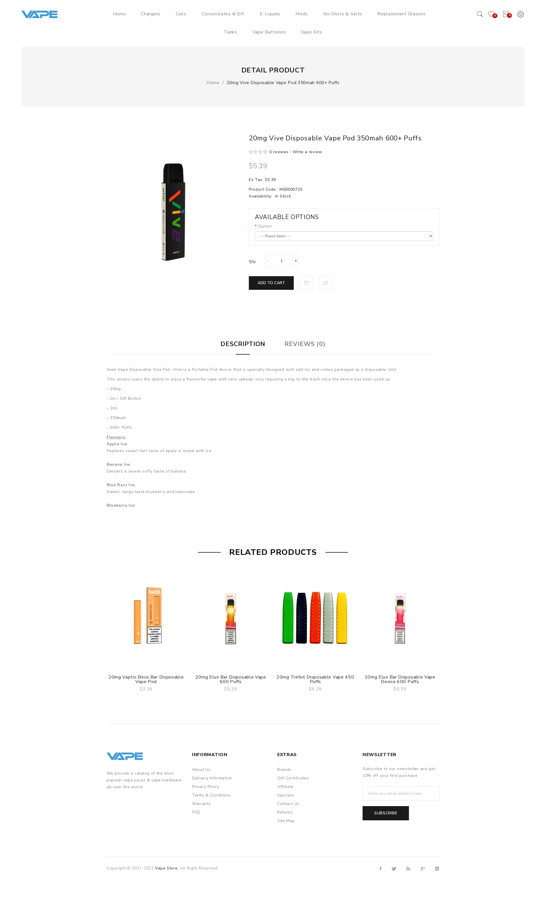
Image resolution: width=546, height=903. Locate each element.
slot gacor (222, 875)
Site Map (286, 820)
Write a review (307, 152)
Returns (285, 812)
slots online (199, 889)
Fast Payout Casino (199, 868)
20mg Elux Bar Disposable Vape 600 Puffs (230, 679)
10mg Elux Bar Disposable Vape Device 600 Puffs (400, 679)
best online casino (215, 882)
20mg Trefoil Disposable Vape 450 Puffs (315, 679)
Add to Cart (271, 283)
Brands (284, 769)
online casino (231, 868)
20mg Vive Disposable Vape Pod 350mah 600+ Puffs (283, 83)
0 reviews (279, 152)
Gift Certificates (293, 778)
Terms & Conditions (211, 795)
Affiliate (285, 786)
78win (150, 875)
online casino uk (127, 875)
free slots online (227, 889)
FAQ (196, 812)
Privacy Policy (205, 786)
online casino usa (179, 882)
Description (242, 344)
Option (265, 226)
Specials (285, 795)
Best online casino (262, 889)
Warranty (201, 803)
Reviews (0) (305, 344)
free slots (177, 889)
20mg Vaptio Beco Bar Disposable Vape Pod (146, 679)
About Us (201, 769)
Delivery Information (212, 778)
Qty (252, 261)
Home (213, 83)
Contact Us (288, 803)
